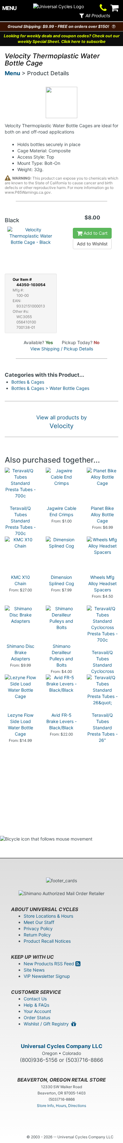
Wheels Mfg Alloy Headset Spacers (102, 583)
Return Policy (37, 934)
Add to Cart (95, 233)
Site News (34, 970)
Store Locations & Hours (48, 916)
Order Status (37, 1017)
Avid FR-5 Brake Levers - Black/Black (61, 721)
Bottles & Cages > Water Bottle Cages (50, 388)
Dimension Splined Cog (61, 580)
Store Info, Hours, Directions (61, 1105)
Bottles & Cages (27, 382)
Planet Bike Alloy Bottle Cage (102, 514)
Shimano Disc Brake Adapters (20, 652)
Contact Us (35, 998)
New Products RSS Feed (49, 963)
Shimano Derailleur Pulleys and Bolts (61, 655)
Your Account (37, 1011)
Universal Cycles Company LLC (61, 1046)
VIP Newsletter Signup (47, 976)
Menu (12, 73)
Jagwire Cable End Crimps (61, 511)
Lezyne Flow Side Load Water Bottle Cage (20, 724)
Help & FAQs (36, 1005)
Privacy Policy (38, 928)
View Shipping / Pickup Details (61, 348)
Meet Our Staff (39, 922)
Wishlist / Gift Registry (47, 1023)
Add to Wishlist (92, 243)
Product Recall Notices (47, 941)
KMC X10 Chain (20, 580)
